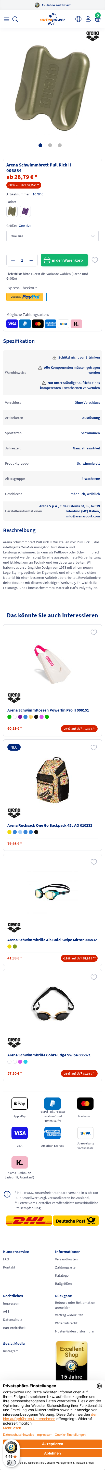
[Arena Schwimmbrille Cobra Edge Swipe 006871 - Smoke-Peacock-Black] (25, 1062)
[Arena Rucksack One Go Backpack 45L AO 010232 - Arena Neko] (9, 832)
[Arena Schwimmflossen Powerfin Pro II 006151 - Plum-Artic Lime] (20, 717)
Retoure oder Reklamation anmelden (75, 1305)
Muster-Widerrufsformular (75, 1331)
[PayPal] (25, 323)
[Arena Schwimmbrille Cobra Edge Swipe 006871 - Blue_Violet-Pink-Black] (20, 1062)
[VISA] (12, 323)
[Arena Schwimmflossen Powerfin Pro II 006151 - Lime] (47, 717)
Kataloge (62, 1275)
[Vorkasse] (63, 323)
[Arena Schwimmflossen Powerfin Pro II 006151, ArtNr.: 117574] (52, 664)
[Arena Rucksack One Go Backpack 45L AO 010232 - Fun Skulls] (36, 832)
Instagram (11, 1351)
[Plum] (25, 211)
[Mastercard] (38, 323)
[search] (15, 19)
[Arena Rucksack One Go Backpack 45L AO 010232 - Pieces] (31, 832)
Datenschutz (12, 1319)
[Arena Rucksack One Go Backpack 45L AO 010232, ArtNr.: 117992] (52, 779)
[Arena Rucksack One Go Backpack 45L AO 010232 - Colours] (15, 832)
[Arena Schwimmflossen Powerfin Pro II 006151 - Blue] (25, 717)
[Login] (88, 19)
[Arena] (91, 36)
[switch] (11, 1462)
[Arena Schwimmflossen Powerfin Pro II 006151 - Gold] (31, 717)
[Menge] (22, 260)
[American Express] (50, 323)
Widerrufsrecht (66, 1323)
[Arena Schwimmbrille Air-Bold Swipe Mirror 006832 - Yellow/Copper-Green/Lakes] (9, 946)
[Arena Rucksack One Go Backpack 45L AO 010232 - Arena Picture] (25, 832)
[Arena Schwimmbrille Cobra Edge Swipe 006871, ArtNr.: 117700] (52, 1009)
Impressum (11, 1303)
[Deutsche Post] (76, 1220)
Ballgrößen (63, 1283)
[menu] (6, 19)
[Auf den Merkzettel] (95, 260)
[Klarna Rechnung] (76, 323)
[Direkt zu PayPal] (24, 297)
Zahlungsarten (66, 1267)
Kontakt (9, 1267)
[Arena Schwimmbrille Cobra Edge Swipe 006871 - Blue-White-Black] (15, 1062)
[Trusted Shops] (78, 1364)
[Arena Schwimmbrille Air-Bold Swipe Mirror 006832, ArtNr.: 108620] (52, 894)
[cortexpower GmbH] (52, 19)
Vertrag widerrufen (69, 1315)
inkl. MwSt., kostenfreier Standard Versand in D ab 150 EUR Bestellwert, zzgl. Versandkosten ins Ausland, (56, 1195)
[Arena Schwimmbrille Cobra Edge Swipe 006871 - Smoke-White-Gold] (9, 1062)
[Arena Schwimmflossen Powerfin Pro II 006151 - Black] (36, 717)
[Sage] (12, 211)
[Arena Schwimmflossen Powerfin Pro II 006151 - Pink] (42, 717)
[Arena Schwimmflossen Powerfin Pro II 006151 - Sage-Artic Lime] (9, 717)
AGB (6, 1311)
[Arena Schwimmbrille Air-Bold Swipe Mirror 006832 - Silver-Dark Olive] (15, 946)
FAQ (6, 1259)
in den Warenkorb (67, 260)
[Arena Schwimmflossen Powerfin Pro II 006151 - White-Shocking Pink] (15, 717)
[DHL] (29, 1222)
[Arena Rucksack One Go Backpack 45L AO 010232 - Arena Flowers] (20, 832)
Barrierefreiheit (14, 1327)
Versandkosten (66, 1259)
